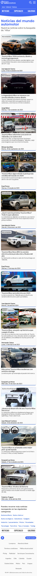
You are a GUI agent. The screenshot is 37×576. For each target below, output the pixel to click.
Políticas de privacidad (26, 548)
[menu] (34, 2)
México (18, 563)
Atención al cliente (23, 543)
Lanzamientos (13, 522)
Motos (21, 522)
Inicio (3, 7)
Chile (15, 558)
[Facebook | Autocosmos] (2, 537)
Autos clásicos (8, 310)
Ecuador (29, 558)
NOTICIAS (5, 10)
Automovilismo (6, 515)
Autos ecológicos (9, 389)
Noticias (14, 7)
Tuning (5, 350)
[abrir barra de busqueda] (30, 2)
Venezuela (19, 568)
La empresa (12, 543)
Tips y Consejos (23, 526)
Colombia (21, 558)
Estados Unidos (9, 563)
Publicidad (12, 553)
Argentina (8, 558)
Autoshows (18, 519)
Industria (5, 273)
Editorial (8, 7)
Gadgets (26, 519)
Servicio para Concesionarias (25, 553)
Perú (23, 563)
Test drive (13, 526)
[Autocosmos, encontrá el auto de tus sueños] (8, 2)
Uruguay (29, 563)
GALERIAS (31, 10)
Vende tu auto (30, 538)
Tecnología (5, 526)
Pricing (5, 553)
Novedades (6, 37)
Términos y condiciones (11, 548)
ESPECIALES (18, 10)
